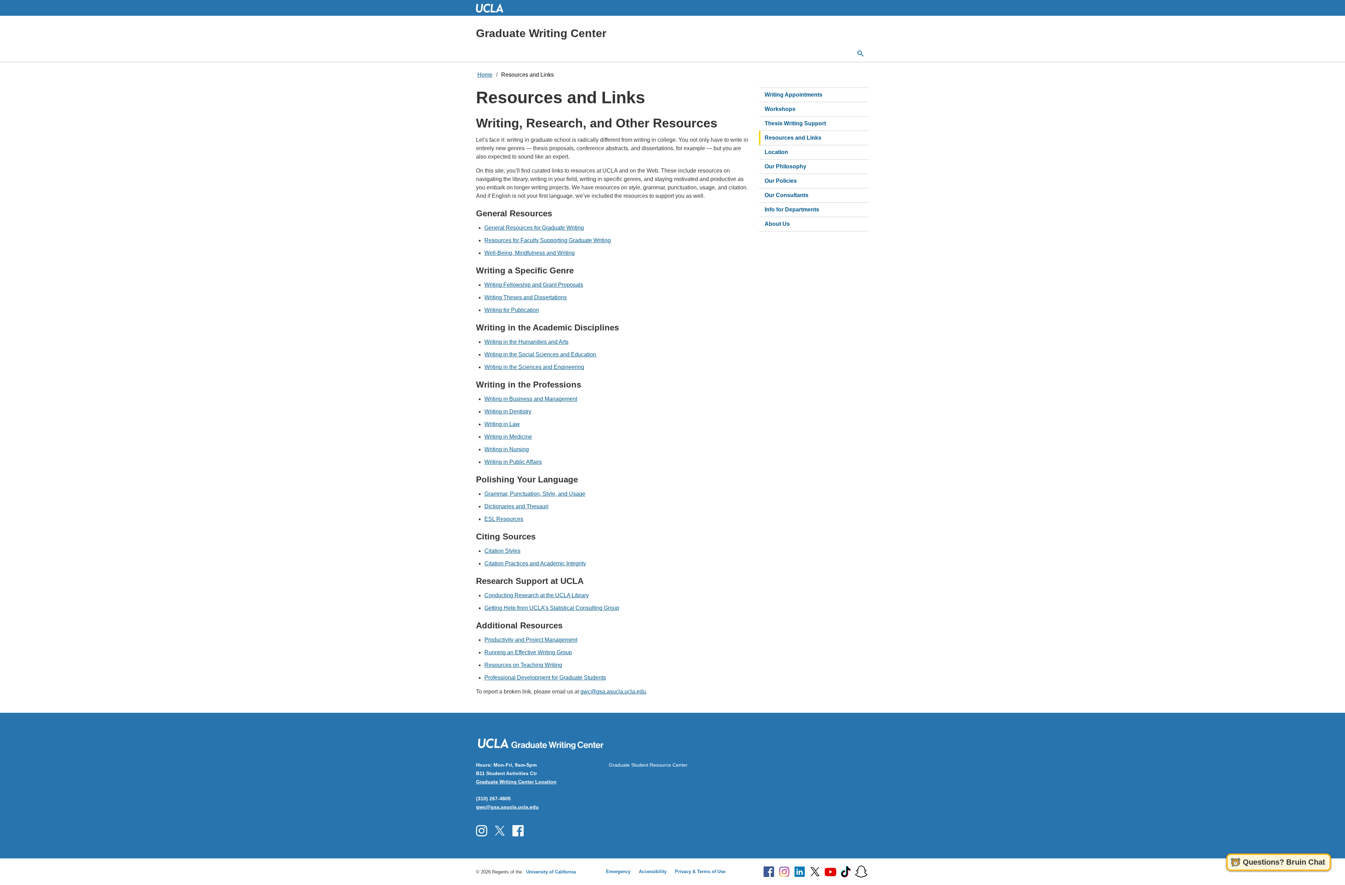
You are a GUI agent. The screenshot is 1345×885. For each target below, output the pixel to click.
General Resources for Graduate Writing (534, 228)
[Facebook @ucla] (769, 871)
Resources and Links (527, 75)
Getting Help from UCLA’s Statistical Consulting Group (551, 608)
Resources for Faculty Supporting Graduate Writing (547, 240)
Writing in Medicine (508, 437)
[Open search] (860, 53)
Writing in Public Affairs (513, 462)
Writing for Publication (511, 310)
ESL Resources (503, 519)
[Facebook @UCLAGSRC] (518, 830)
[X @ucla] (815, 871)
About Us (777, 224)
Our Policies (781, 181)
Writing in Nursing (506, 449)
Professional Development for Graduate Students (545, 678)
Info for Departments (792, 209)
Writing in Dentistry (507, 411)
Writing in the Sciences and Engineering (534, 367)
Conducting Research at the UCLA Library (536, 595)
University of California (551, 871)
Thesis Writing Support (795, 123)
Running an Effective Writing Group (528, 652)
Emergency (618, 871)
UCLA (493, 8)
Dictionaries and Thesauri (516, 506)
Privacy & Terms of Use (700, 871)
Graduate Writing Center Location (516, 782)
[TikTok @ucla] (846, 871)
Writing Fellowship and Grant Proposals (533, 285)
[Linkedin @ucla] (799, 871)
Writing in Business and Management (530, 399)
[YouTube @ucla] (830, 871)
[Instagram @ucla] (784, 871)
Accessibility (653, 871)
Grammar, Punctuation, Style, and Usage (534, 494)
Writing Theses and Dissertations (525, 297)
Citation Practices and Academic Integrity (535, 563)
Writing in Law (502, 424)
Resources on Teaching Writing (523, 665)
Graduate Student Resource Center (648, 765)
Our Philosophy (785, 166)
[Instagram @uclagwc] (481, 830)
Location (776, 152)
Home (484, 75)
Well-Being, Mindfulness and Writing (529, 253)
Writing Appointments (793, 95)
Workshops (780, 109)
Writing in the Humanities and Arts (526, 342)
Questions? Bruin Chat (1284, 862)
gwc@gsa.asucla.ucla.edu (613, 692)
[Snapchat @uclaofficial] (861, 871)
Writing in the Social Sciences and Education (540, 354)
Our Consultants (786, 195)
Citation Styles (502, 551)
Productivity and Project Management (530, 640)
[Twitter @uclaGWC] (499, 830)
